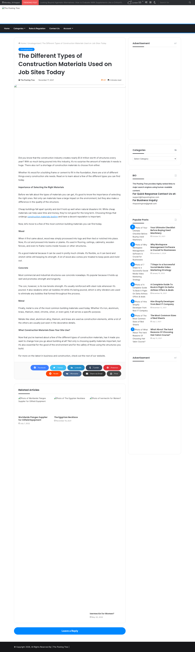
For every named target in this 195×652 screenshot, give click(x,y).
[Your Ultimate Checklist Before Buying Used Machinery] (140, 233)
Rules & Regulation (37, 28)
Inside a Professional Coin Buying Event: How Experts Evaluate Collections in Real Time (79, 2)
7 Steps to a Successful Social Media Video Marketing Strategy (162, 267)
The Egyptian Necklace (66, 417)
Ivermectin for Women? (102, 613)
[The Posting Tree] (11, 8)
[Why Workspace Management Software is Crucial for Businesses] (140, 252)
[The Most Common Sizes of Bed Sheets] (140, 320)
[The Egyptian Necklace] (70, 405)
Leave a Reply (70, 630)
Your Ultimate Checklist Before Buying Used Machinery (162, 230)
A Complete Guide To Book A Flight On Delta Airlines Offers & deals (162, 287)
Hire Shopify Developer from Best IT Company (162, 303)
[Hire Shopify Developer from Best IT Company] (140, 306)
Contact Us (54, 28)
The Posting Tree (28, 80)
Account (67, 28)
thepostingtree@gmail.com (145, 203)
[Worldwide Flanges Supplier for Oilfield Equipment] (34, 405)
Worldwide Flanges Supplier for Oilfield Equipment (33, 418)
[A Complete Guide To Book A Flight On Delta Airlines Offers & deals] (140, 290)
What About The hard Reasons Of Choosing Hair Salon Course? (161, 332)
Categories (18, 28)
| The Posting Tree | (60, 647)
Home (7, 28)
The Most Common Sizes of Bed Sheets (163, 317)
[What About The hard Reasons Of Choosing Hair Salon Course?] (140, 335)
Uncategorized (34, 43)
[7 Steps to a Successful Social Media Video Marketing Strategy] (140, 272)
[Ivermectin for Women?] (105, 504)
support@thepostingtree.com (146, 197)
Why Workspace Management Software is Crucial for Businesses (163, 247)
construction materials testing (43, 216)
